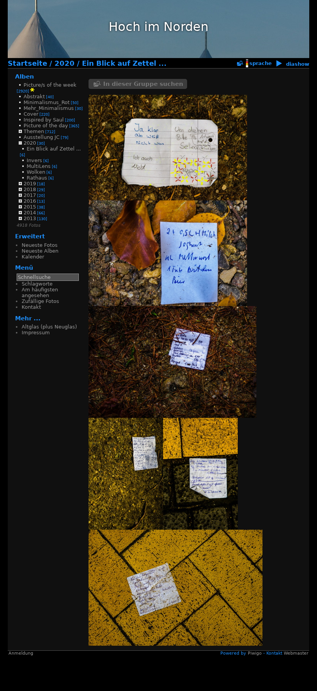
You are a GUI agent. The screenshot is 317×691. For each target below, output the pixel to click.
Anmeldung (21, 374)
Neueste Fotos (40, 245)
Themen (34, 131)
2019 (30, 183)
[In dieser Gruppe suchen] (239, 64)
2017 (30, 195)
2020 (65, 63)
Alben (24, 76)
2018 (30, 189)
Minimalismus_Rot (47, 102)
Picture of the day (46, 125)
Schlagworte (37, 284)
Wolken (36, 172)
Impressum (36, 332)
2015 (30, 207)
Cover (31, 114)
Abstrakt (34, 96)
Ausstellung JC (42, 137)
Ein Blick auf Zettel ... (124, 63)
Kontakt (31, 307)
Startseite (27, 63)
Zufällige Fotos (40, 301)
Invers (34, 160)
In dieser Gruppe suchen (143, 83)
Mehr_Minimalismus (49, 108)
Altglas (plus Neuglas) (49, 327)
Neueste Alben (40, 251)
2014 (30, 213)
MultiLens (39, 166)
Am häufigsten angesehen (40, 292)
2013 (30, 218)
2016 (30, 201)
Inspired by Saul (44, 120)
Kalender (33, 257)
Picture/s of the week (50, 85)
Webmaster (296, 374)
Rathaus (37, 178)
